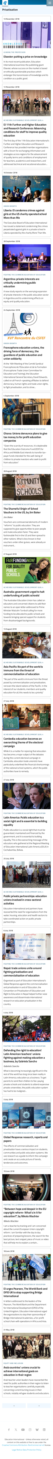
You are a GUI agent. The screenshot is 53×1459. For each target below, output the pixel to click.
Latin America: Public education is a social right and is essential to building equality (26, 815)
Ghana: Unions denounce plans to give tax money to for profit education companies (26, 429)
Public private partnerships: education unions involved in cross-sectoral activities (26, 890)
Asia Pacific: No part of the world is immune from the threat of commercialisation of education (26, 661)
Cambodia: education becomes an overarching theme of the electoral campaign (26, 736)
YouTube (23, 1429)
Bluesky (37, 1429)
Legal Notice (17, 1449)
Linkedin (44, 1429)
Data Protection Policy (32, 1449)
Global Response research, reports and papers (26, 1131)
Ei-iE (4, 3)
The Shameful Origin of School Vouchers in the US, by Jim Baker (26, 508)
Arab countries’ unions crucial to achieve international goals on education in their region (26, 1361)
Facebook (9, 1429)
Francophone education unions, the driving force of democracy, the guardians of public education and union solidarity (26, 348)
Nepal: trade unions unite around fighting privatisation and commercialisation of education (26, 967)
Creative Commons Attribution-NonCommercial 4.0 (23, 1445)
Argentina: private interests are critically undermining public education (26, 271)
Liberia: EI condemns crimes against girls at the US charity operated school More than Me (26, 203)
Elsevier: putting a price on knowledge (26, 49)
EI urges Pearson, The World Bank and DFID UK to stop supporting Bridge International (26, 1286)
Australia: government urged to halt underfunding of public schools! (26, 587)
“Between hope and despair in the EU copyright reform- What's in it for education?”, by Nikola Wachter (26, 1207)
